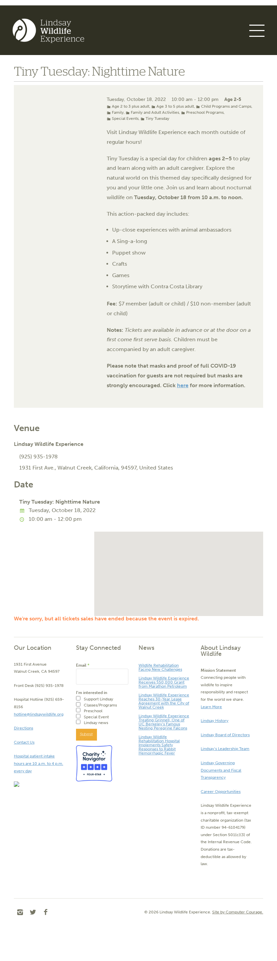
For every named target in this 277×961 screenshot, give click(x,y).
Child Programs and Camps (226, 106)
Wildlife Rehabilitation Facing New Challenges (160, 667)
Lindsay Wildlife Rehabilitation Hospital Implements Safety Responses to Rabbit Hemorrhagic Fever (159, 745)
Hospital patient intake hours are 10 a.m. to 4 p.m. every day (38, 763)
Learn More (211, 706)
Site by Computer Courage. (237, 912)
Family (118, 112)
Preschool (93, 711)
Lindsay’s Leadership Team (225, 748)
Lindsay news (96, 722)
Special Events (125, 118)
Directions (23, 728)
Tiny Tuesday (157, 118)
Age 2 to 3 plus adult (130, 106)
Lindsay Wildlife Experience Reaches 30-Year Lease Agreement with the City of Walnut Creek (163, 701)
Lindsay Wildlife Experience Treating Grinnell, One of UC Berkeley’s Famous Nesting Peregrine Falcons (163, 722)
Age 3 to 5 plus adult (175, 106)
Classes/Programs (100, 705)
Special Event (96, 717)
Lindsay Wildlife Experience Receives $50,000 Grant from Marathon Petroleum (163, 682)
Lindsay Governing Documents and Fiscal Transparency (221, 770)
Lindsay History (214, 720)
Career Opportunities (221, 791)
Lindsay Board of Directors (225, 734)
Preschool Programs (205, 112)
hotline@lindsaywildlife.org (39, 714)
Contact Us (24, 742)
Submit (86, 734)
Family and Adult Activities (155, 112)
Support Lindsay (98, 699)
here (182, 385)
